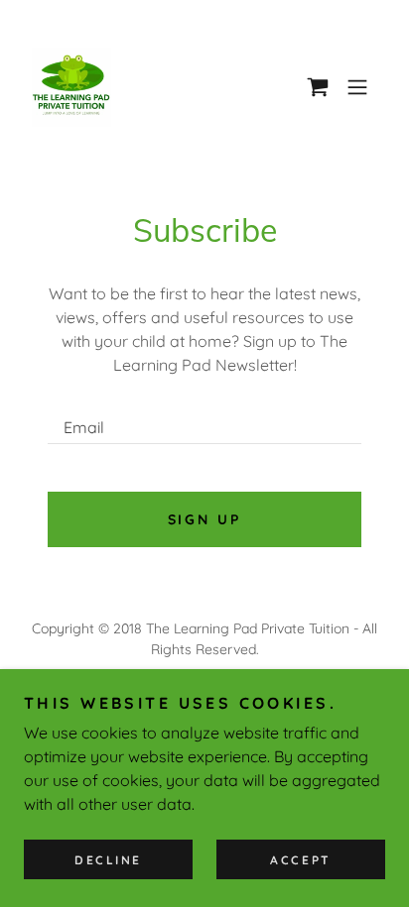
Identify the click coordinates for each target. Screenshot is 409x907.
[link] (71, 87)
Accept (300, 859)
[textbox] (204, 418)
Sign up (205, 519)
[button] (318, 87)
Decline (108, 859)
